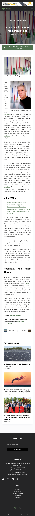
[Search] (28, 8)
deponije (6, 114)
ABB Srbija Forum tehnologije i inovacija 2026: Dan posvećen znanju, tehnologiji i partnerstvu (17, 417)
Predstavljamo (21, 20)
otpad (27, 283)
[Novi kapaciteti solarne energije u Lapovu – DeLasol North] (17, 353)
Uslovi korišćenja (17, 493)
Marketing (17, 491)
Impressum (17, 495)
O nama (17, 489)
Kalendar (17, 498)
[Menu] (32, 8)
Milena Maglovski (15, 315)
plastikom (7, 136)
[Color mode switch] (25, 8)
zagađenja (7, 187)
